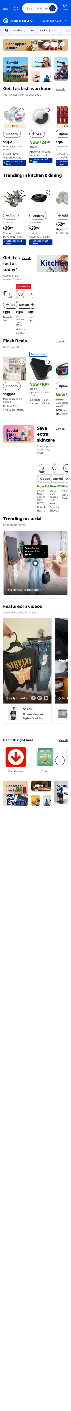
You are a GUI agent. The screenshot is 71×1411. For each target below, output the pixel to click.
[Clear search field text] (47, 8)
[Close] (64, 32)
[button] (46, 44)
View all (60, 89)
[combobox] (40, 8)
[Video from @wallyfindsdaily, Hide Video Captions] (46, 698)
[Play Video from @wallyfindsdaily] (27, 661)
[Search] (52, 8)
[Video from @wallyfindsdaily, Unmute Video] (39, 698)
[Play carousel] (54, 44)
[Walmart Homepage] (16, 8)
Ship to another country (45, 32)
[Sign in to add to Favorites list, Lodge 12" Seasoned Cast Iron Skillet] (48, 191)
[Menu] (6, 8)
